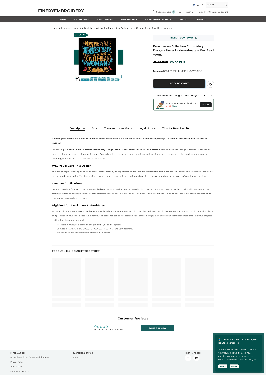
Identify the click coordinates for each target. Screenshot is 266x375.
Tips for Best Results (176, 128)
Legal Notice (147, 128)
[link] (210, 84)
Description (77, 128)
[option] (98, 57)
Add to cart (179, 83)
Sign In (202, 12)
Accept (223, 366)
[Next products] (211, 95)
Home (55, 28)
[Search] (217, 4)
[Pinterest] (196, 358)
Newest (77, 28)
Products (65, 28)
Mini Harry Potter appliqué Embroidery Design (182, 103)
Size (94, 128)
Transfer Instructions (118, 128)
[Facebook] (188, 358)
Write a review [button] (157, 328)
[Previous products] (205, 95)
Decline (234, 366)
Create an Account (218, 12)
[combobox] (215, 4)
